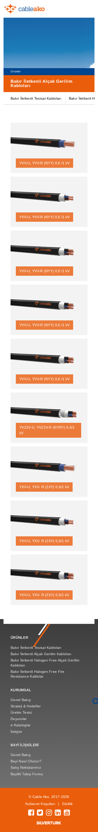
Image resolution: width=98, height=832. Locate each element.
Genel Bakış (21, 700)
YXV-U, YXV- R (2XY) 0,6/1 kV (44, 487)
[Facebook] (31, 814)
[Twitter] (40, 814)
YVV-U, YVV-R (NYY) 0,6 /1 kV (44, 163)
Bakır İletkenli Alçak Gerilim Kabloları (41, 654)
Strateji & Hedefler (26, 706)
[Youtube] (67, 814)
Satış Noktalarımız (26, 767)
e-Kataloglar (21, 725)
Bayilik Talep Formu (27, 774)
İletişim (16, 732)
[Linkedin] (58, 814)
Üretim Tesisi (21, 712)
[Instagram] (49, 814)
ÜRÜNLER (19, 637)
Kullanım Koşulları (40, 804)
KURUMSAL (21, 690)
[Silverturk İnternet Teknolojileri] (49, 823)
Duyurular (19, 719)
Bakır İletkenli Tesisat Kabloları (36, 98)
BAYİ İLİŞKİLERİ (25, 745)
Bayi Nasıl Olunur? (26, 761)
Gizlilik (67, 804)
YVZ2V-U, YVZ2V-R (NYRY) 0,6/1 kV (47, 430)
